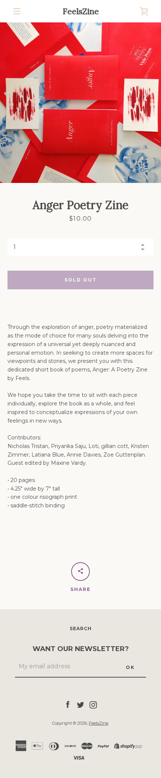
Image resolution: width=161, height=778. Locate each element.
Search (81, 628)
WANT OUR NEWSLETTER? (81, 649)
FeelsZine (81, 11)
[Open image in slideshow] (80, 102)
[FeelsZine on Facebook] (68, 704)
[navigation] (16, 11)
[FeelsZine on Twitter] (80, 704)
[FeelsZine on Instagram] (93, 704)
